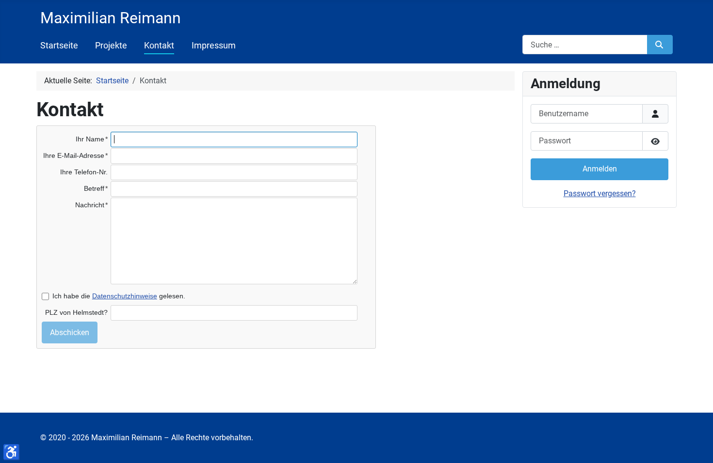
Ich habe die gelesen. (118, 296)
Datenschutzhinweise (124, 296)
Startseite (59, 45)
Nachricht (89, 205)
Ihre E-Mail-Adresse (73, 155)
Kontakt (159, 45)
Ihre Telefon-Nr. (84, 172)
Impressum (214, 45)
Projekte (111, 45)
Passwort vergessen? (600, 193)
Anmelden (600, 168)
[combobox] (585, 44)
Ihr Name (90, 139)
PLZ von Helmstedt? (76, 312)
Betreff (94, 188)
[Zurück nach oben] (703, 453)
